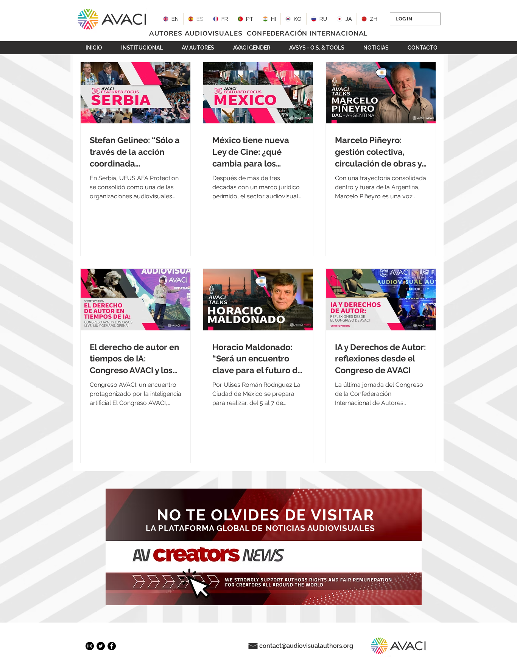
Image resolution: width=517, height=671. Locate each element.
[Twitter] (101, 646)
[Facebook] (111, 646)
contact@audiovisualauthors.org (306, 645)
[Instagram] (90, 646)
